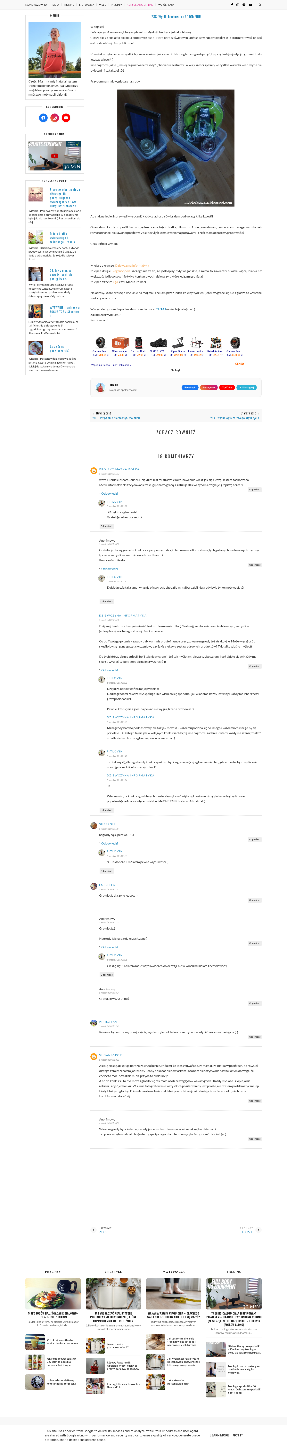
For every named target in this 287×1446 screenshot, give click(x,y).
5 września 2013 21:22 (117, 506)
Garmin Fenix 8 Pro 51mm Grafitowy (235, 351)
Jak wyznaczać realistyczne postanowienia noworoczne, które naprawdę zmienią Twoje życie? (113, 1317)
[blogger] (242, 4)
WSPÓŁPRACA (166, 4)
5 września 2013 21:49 (117, 756)
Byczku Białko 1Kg (139, 351)
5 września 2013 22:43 (109, 1026)
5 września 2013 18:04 (109, 992)
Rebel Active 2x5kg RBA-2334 (216, 351)
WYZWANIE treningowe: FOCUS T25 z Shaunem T (65, 311)
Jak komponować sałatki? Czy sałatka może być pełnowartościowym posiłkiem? (61, 1363)
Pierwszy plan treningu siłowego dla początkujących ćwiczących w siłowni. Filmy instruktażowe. (65, 197)
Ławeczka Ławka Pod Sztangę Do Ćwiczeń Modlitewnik (197, 351)
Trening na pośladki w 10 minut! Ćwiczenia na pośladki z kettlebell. (244, 1389)
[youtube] (249, 4)
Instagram (209, 387)
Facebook (190, 387)
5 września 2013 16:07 (109, 474)
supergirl (108, 824)
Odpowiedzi (109, 493)
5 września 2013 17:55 (109, 922)
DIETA (56, 4)
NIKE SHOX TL (159, 351)
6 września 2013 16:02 (109, 1123)
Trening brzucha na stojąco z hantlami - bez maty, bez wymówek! (244, 1369)
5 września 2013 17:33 (109, 889)
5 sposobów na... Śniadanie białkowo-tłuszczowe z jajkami (53, 1315)
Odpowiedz (254, 489)
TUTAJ (161, 309)
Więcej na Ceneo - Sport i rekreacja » (111, 365)
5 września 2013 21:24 (117, 856)
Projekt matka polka (119, 469)
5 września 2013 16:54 (109, 829)
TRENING (69, 4)
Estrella (107, 884)
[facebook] (230, 4)
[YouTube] (66, 118)
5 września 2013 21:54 (117, 780)
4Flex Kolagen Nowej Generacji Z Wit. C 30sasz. (120, 351)
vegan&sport (111, 1055)
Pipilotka (108, 1021)
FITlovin (115, 501)
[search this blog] (260, 4)
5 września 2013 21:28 (117, 682)
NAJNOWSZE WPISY (36, 4)
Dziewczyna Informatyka (123, 615)
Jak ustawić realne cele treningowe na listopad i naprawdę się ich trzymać (181, 1341)
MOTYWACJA (86, 4)
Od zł (101, 355)
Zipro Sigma (178, 351)
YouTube (227, 387)
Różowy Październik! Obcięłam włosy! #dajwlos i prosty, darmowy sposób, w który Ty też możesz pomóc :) (123, 1367)
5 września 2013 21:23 (117, 581)
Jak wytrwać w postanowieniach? (117, 1346)
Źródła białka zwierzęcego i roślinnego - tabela (62, 237)
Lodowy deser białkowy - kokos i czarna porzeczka (61, 1382)
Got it (238, 1435)
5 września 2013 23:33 (109, 1059)
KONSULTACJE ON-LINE (140, 4)
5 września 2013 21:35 (117, 722)
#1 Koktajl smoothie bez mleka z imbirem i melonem (62, 1342)
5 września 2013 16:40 (109, 620)
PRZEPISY (116, 4)
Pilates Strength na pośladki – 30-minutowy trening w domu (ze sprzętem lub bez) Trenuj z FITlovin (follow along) (244, 1352)
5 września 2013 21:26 (117, 959)
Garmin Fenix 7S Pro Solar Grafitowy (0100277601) (101, 351)
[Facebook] (43, 118)
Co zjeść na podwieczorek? (60, 348)
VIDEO (102, 4)
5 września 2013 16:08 (109, 544)
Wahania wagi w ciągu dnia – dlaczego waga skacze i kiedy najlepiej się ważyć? (173, 1315)
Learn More (219, 1435)
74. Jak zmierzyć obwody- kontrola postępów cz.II (61, 274)
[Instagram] (54, 118)
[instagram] (236, 4)
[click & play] (55, 169)
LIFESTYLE (113, 1271)
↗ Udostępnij (246, 387)
